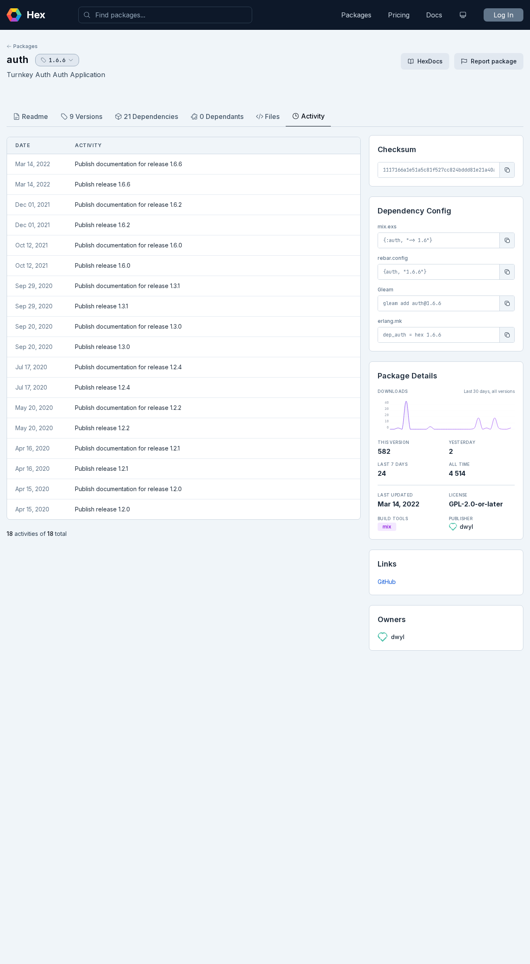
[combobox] (165, 15)
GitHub (387, 581)
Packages (356, 15)
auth (18, 59)
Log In (503, 15)
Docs (434, 15)
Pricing (399, 15)
